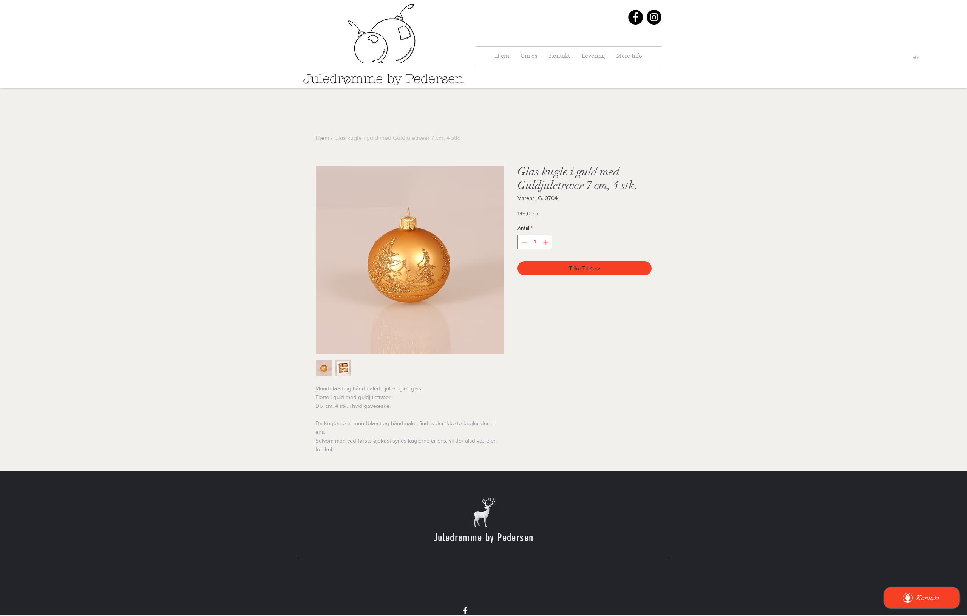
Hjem (322, 138)
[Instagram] (654, 17)
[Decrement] (523, 242)
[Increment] (546, 242)
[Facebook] (635, 17)
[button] (916, 57)
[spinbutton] (535, 242)
